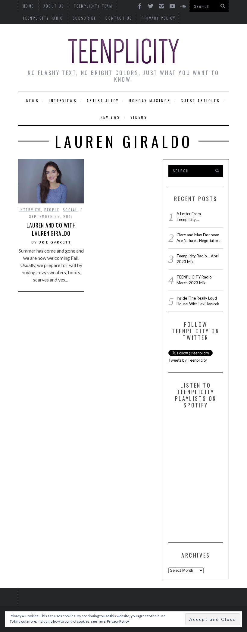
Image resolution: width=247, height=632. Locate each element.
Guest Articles (200, 100)
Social (70, 209)
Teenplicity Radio (43, 17)
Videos (139, 117)
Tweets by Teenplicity (187, 360)
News (32, 100)
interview (30, 209)
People (51, 209)
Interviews (63, 100)
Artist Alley (103, 100)
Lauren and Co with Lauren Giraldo (51, 229)
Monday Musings (149, 100)
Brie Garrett (55, 242)
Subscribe (84, 17)
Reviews (110, 117)
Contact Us (118, 17)
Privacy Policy (158, 17)
